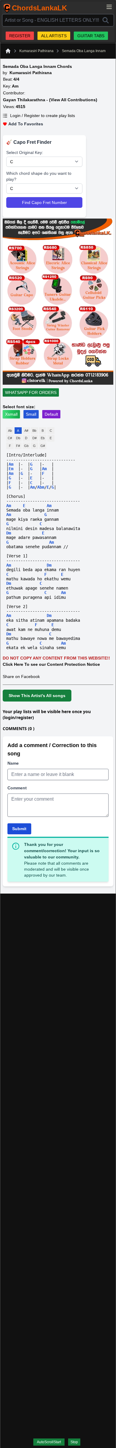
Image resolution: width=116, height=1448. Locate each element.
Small (31, 414)
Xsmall (11, 414)
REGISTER (19, 35)
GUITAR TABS (90, 35)
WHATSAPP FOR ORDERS (31, 392)
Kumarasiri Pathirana (36, 51)
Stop (74, 1442)
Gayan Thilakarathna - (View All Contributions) (50, 99)
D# (34, 438)
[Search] (105, 20)
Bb (34, 430)
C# (10, 438)
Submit (19, 828)
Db (18, 438)
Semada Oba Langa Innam (84, 51)
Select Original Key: (24, 152)
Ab (10, 430)
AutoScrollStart (49, 1442)
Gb (26, 446)
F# (18, 446)
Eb (43, 438)
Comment (17, 787)
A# (26, 430)
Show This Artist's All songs (37, 695)
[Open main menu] (109, 6)
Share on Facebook (21, 676)
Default (51, 414)
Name (13, 763)
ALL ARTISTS (54, 35)
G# (42, 446)
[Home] (8, 51)
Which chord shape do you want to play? (38, 176)
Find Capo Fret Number (44, 202)
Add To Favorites (25, 123)
